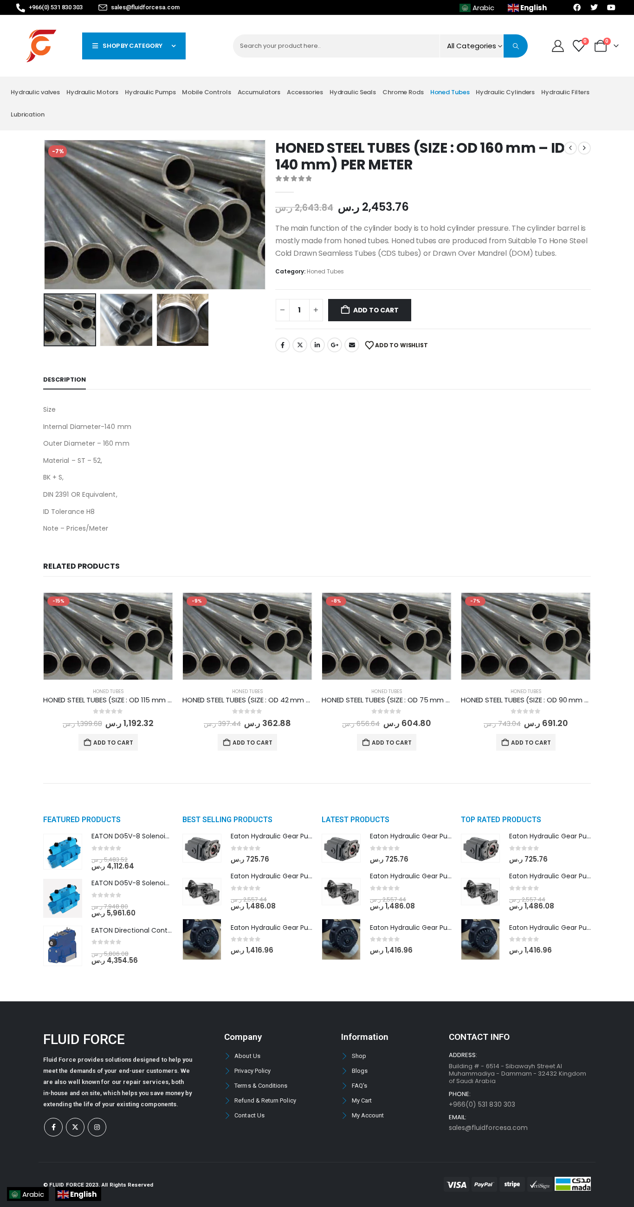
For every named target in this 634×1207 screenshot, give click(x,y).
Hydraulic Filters (565, 92)
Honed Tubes (450, 92)
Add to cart (376, 310)
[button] (45, 215)
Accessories (305, 92)
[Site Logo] (41, 46)
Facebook (282, 344)
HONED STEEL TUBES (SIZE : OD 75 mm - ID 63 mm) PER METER (421, 700)
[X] (75, 1127)
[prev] (570, 148)
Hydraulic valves (35, 92)
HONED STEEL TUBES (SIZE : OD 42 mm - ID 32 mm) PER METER (281, 700)
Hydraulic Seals (353, 92)
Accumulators (259, 92)
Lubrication (28, 114)
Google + (334, 344)
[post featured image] (108, 636)
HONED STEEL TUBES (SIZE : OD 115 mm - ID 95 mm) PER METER (143, 700)
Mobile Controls (206, 92)
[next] (584, 148)
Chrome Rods (403, 92)
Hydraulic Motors (92, 92)
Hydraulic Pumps (150, 92)
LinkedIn (317, 344)
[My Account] (557, 46)
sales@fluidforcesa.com (488, 1127)
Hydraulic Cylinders (505, 92)
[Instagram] (97, 1127)
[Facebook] (53, 1127)
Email (351, 344)
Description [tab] (64, 379)
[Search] (516, 46)
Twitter (299, 344)
